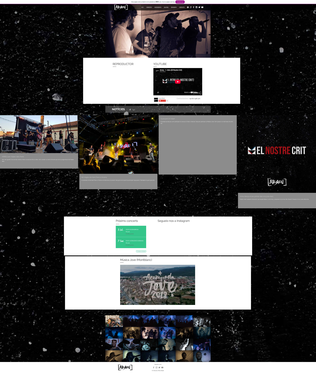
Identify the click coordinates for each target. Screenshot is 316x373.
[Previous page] (149, 211)
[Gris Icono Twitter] (159, 367)
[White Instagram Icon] (196, 7)
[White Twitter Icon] (199, 7)
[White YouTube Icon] (202, 7)
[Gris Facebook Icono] (153, 367)
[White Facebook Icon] (193, 7)
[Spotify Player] (123, 81)
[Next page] (166, 211)
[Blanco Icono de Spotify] (188, 7)
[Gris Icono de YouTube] (162, 367)
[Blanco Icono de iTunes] (191, 7)
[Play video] (158, 285)
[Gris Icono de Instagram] (156, 367)
